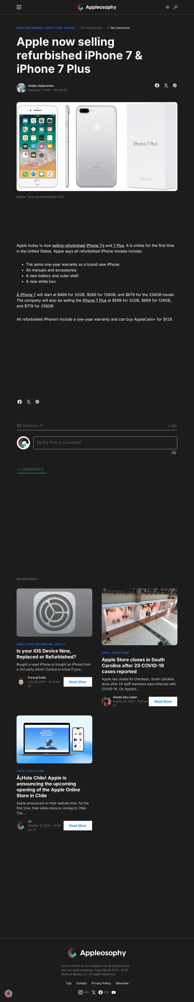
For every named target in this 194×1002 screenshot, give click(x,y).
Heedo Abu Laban (125, 697)
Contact (81, 983)
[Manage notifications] (8, 993)
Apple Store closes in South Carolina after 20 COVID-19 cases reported (133, 665)
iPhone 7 (70, 28)
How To (60, 644)
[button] (19, 7)
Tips (68, 983)
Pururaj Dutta (37, 677)
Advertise (122, 983)
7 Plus (118, 245)
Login (172, 425)
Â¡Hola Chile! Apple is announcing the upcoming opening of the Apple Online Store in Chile (48, 786)
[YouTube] (113, 992)
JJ (29, 821)
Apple (21, 644)
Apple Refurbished (30, 28)
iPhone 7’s (95, 245)
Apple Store (53, 28)
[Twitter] (94, 992)
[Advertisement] (103, 219)
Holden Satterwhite (41, 85)
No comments (120, 28)
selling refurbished (68, 245)
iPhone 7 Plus (94, 300)
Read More (77, 682)
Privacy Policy (101, 983)
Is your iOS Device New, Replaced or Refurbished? (46, 654)
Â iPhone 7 (26, 294)
